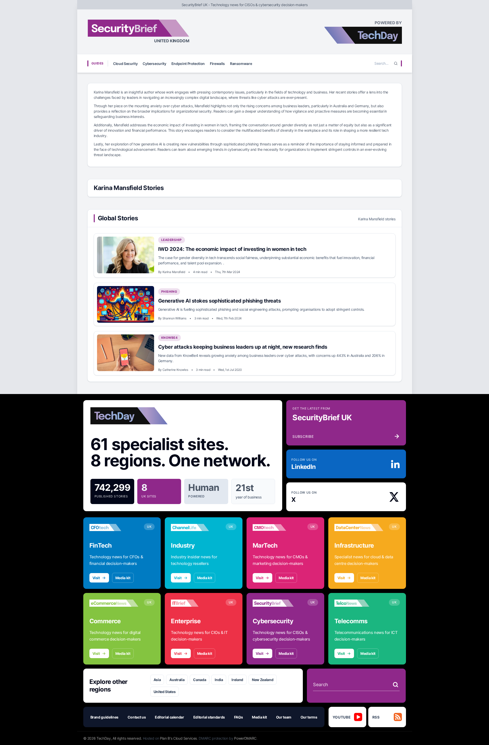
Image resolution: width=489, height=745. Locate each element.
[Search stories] (395, 685)
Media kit (122, 578)
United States (164, 691)
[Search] (396, 63)
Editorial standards (209, 717)
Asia (157, 680)
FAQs (238, 717)
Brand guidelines (104, 717)
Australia (176, 680)
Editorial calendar (169, 717)
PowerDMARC (245, 738)
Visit (96, 578)
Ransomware (241, 63)
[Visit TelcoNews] (359, 603)
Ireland (237, 680)
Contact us (137, 717)
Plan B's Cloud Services (178, 738)
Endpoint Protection (188, 63)
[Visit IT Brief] (195, 603)
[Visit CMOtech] (277, 527)
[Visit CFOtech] (114, 527)
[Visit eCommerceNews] (114, 603)
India (219, 680)
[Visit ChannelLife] (195, 527)
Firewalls (217, 63)
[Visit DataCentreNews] (359, 527)
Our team (283, 717)
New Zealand (262, 680)
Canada (199, 680)
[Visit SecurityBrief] (277, 603)
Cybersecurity (154, 63)
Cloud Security (125, 63)
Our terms (309, 717)
